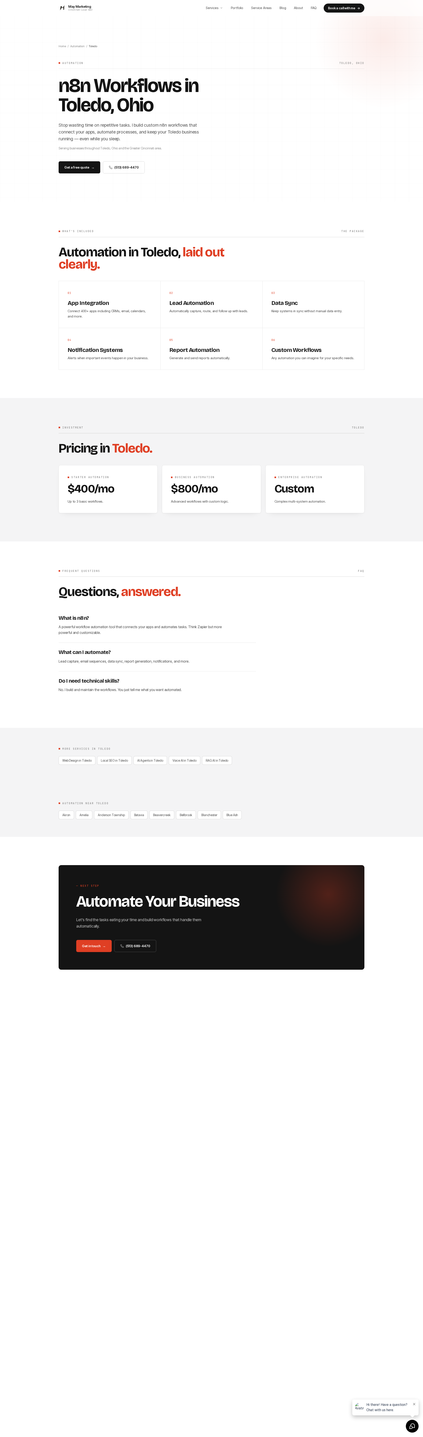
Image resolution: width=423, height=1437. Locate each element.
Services (212, 8)
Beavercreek (161, 815)
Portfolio (237, 8)
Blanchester (209, 815)
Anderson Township (111, 815)
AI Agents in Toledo (150, 760)
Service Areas (261, 8)
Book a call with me (344, 8)
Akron (66, 815)
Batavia (139, 815)
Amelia (84, 815)
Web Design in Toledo (77, 760)
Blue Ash (232, 815)
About (298, 8)
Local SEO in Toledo (114, 760)
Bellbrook (186, 815)
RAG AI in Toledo (217, 760)
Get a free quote (79, 167)
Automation (77, 46)
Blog (283, 8)
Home (62, 46)
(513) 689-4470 (126, 167)
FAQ (314, 8)
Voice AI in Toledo (185, 760)
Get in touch (94, 946)
